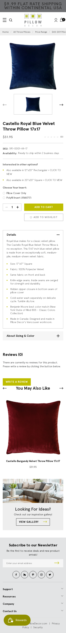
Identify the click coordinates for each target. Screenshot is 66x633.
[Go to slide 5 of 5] (61, 388)
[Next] (61, 105)
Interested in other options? (20, 164)
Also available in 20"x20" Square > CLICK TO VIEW (34, 180)
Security (38, 627)
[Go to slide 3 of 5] (5, 388)
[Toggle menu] (4, 20)
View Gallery (29, 521)
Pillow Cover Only (16, 193)
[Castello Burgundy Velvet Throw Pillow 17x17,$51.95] (33, 427)
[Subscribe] (56, 563)
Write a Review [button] (17, 381)
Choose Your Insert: (15, 187)
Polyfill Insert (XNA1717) (18, 197)
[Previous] (5, 105)
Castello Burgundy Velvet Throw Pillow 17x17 (33, 461)
